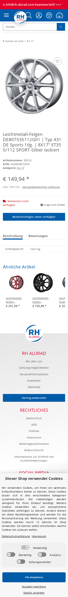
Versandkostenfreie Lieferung (41, 187)
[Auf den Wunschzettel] (57, 61)
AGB (34, 424)
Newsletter (34, 380)
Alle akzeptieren (34, 577)
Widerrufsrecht (34, 450)
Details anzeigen (33, 592)
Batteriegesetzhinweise (34, 444)
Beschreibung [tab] (13, 236)
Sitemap (34, 431)
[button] (39, 15)
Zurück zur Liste (14, 41)
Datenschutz (34, 418)
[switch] (25, 547)
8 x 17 (20, 168)
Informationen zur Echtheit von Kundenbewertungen (34, 458)
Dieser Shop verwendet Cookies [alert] (34, 478)
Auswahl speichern (34, 586)
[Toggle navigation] (5, 12)
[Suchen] (61, 27)
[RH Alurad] (20, 17)
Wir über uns (34, 361)
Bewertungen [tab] (38, 236)
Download (34, 387)
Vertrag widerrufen (34, 398)
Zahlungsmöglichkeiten (34, 367)
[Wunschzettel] (49, 15)
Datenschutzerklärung (16, 536)
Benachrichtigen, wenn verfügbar (34, 216)
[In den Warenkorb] (6, 52)
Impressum (34, 437)
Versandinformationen (34, 374)
